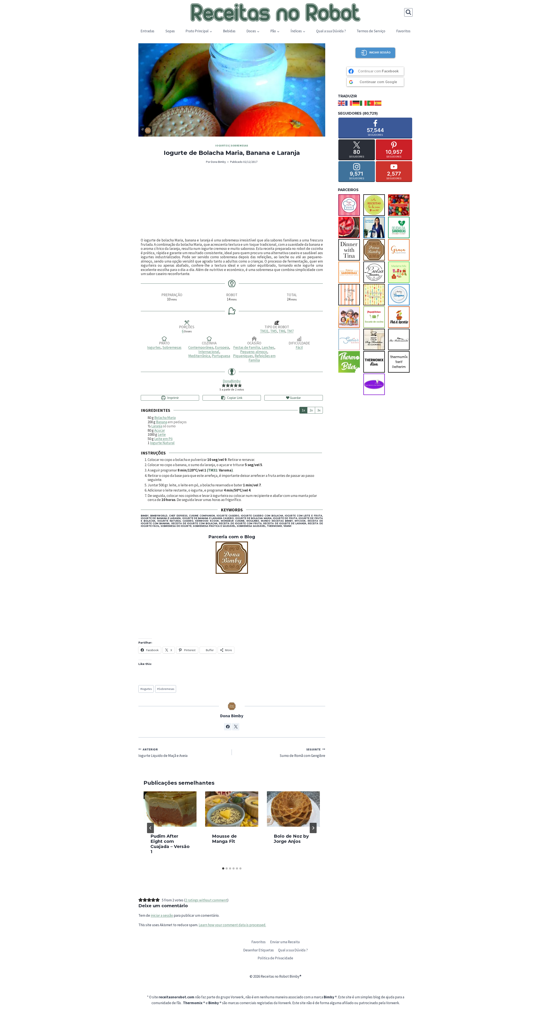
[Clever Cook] (350, 227)
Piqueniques (243, 355)
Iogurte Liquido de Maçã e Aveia (162, 752)
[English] (341, 102)
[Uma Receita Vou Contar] (375, 384)
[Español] (378, 102)
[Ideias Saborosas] (350, 272)
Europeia (222, 347)
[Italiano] (363, 102)
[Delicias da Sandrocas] (400, 227)
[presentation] (170, 809)
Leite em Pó (163, 438)
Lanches (268, 347)
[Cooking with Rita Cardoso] (375, 227)
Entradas (147, 31)
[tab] (223, 868)
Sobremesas (239, 145)
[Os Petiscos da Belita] (350, 317)
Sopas (170, 31)
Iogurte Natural (162, 442)
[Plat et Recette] (400, 317)
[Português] (371, 102)
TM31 (264, 331)
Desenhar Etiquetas (258, 950)
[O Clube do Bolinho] (375, 294)
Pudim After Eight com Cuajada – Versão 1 (170, 844)
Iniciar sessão (379, 52)
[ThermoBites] (350, 362)
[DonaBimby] (231, 557)
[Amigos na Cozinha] (350, 205)
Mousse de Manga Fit (224, 839)
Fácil (299, 347)
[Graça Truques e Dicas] (400, 250)
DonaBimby (232, 381)
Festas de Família (246, 347)
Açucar (159, 430)
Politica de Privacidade (275, 958)
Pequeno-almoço (253, 351)
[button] (224, 385)
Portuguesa (221, 355)
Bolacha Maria (165, 417)
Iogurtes (222, 145)
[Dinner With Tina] (350, 250)
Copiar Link (234, 398)
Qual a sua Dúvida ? (331, 31)
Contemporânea (200, 347)
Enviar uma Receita (285, 942)
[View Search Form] (408, 12)
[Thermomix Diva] (375, 362)
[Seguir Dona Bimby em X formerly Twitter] (235, 726)
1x (303, 410)
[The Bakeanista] (400, 339)
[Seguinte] (313, 828)
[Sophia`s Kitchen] (350, 339)
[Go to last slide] (150, 828)
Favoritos (403, 31)
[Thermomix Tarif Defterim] (400, 362)
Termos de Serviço (371, 31)
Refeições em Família (262, 358)
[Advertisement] (231, 201)
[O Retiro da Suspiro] (400, 294)
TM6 (282, 331)
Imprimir (173, 398)
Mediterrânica (199, 355)
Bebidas (229, 31)
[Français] (349, 102)
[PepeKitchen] (375, 317)
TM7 (290, 331)
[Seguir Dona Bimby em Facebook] (227, 726)
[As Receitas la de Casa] (375, 205)
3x (318, 410)
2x (311, 410)
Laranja (156, 426)
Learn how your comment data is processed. (232, 925)
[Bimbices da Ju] (400, 205)
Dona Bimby (218, 162)
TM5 (273, 331)
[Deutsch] (356, 102)
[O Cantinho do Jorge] (350, 294)
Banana (161, 422)
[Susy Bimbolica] (375, 339)
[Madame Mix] (400, 272)
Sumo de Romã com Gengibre (302, 752)
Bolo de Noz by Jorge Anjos (291, 839)
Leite (162, 434)
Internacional (208, 351)
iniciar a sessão (162, 915)
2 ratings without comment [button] (206, 900)
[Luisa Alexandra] (375, 272)
